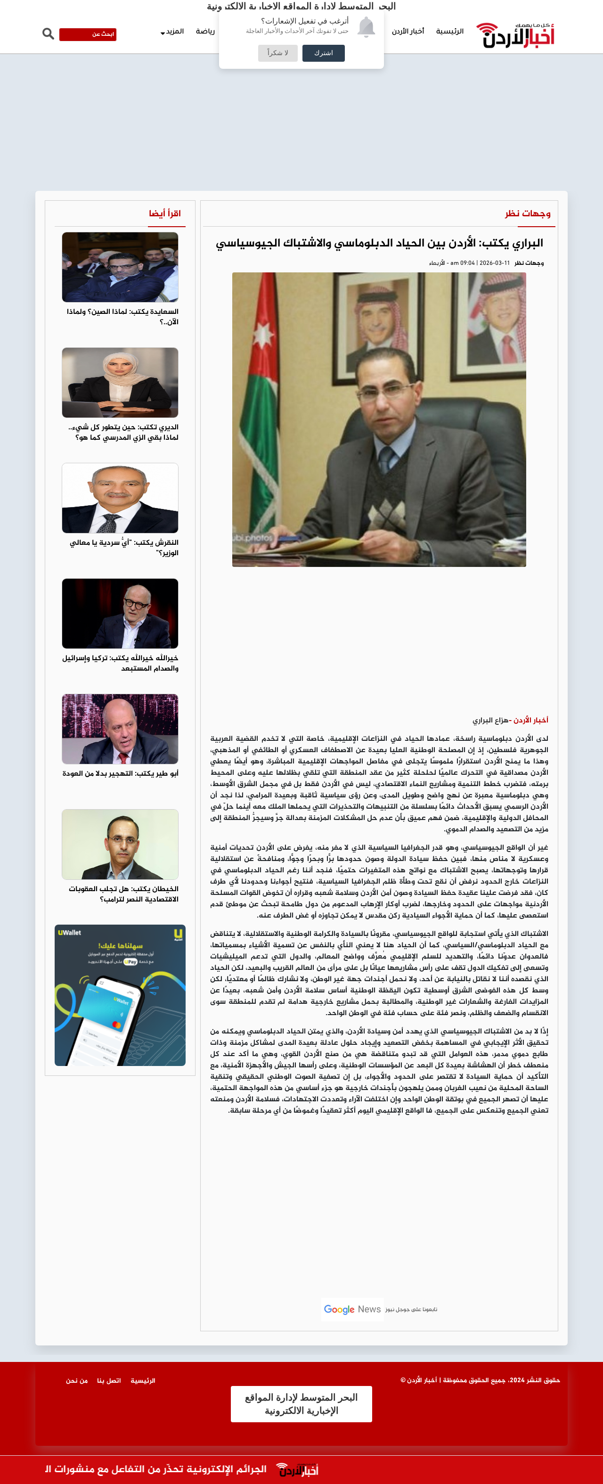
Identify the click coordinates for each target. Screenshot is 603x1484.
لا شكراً (278, 53)
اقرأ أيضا (165, 214)
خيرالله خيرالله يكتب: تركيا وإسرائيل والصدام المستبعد (120, 664)
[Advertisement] (301, 71)
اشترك (323, 53)
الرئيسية (450, 32)
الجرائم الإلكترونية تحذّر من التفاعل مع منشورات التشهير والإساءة (146, 1470)
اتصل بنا (109, 1381)
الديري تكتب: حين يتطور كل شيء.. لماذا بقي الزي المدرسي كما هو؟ (123, 433)
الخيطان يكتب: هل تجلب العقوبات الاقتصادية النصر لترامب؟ (124, 895)
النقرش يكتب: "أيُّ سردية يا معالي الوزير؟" (124, 548)
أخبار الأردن (408, 32)
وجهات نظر (528, 214)
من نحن (77, 1381)
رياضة (205, 32)
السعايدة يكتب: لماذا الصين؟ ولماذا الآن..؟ (123, 317)
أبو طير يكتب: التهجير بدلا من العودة (121, 774)
